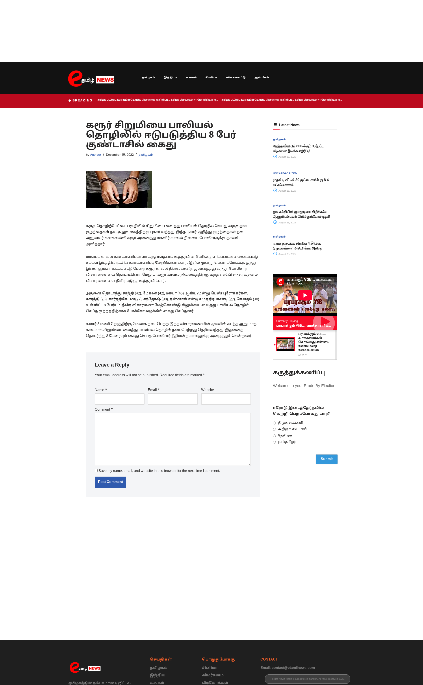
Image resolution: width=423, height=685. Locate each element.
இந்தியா (170, 77)
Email (154, 390)
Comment (104, 410)
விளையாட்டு (236, 77)
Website (207, 390)
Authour (95, 155)
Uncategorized (285, 173)
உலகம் (191, 77)
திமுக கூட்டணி (290, 423)
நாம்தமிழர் (287, 442)
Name (101, 390)
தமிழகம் (148, 77)
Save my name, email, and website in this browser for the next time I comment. (159, 471)
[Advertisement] (132, 31)
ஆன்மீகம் (261, 77)
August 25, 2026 (287, 157)
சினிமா (211, 77)
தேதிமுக (285, 436)
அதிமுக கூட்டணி (292, 429)
